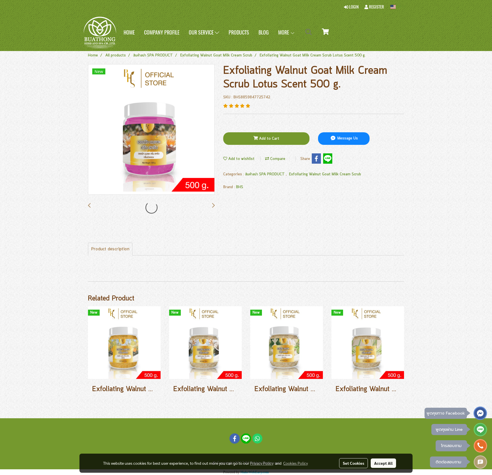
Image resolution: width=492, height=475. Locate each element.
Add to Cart (268, 138)
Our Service (202, 32)
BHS (239, 187)
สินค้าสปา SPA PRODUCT (265, 174)
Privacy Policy (261, 463)
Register (376, 7)
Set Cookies (353, 463)
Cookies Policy (295, 463)
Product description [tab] (110, 249)
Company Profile (161, 32)
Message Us (347, 138)
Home (129, 32)
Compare (277, 159)
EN (399, 6)
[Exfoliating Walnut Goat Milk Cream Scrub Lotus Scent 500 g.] (151, 129)
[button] (308, 32)
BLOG (264, 32)
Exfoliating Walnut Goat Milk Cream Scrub (325, 174)
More (284, 32)
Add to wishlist (241, 159)
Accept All (383, 463)
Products (239, 32)
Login (353, 7)
